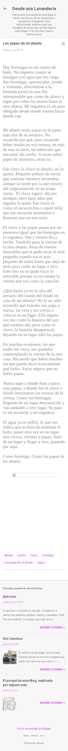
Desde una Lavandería (34, 8)
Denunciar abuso (34, 743)
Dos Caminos (12, 638)
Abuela (9, 555)
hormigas (48, 555)
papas (41, 562)
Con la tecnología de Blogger (34, 728)
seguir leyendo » (52, 627)
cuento (21, 555)
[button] (63, 44)
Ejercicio (9, 596)
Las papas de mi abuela (19, 562)
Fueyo (34, 555)
